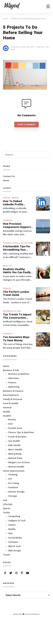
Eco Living (13, 483)
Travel (7, 288)
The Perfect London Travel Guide (16, 293)
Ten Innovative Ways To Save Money (16, 339)
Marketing (13, 387)
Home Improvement (13, 471)
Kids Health (14, 445)
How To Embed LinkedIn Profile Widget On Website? (16, 203)
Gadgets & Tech (16, 521)
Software (13, 542)
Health (7, 266)
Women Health (16, 467)
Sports (6, 509)
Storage (12, 496)
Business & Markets (18, 374)
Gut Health (14, 441)
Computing (14, 516)
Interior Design (16, 492)
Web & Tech (14, 546)
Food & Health (10, 403)
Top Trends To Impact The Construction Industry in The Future (17, 316)
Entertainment (11, 395)
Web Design (14, 551)
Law (5, 500)
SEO (10, 534)
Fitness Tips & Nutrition (18, 243)
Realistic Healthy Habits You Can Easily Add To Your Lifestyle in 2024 (17, 271)
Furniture (13, 487)
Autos (6, 366)
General (8, 220)
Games (12, 525)
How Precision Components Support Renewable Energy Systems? (17, 225)
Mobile (11, 529)
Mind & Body (14, 454)
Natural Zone (15, 458)
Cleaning (13, 475)
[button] (48, 6)
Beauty (12, 420)
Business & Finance (13, 391)
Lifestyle (7, 504)
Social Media (11, 198)
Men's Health (15, 450)
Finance (8, 334)
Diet (10, 424)
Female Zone (15, 428)
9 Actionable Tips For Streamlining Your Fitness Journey (16, 248)
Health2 (7, 416)
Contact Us (9, 176)
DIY (10, 479)
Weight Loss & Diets (19, 462)
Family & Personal (12, 399)
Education (13, 378)
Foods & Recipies (17, 437)
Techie (6, 513)
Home (6, 181)
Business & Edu (12, 311)
